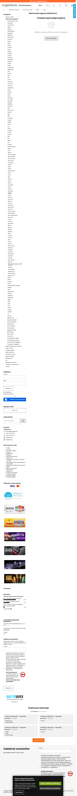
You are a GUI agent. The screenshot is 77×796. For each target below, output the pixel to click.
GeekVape (10, 59)
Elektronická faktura (11, 468)
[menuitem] (24, 5)
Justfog (10, 86)
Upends (10, 287)
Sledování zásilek (10, 475)
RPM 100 (10, 231)
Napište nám (9, 453)
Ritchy (9, 140)
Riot (9, 138)
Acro (9, 150)
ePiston (9, 51)
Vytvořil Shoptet (69, 791)
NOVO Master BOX (13, 215)
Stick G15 (10, 250)
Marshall (10, 102)
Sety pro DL (10, 336)
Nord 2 (9, 181)
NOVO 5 (10, 203)
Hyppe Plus (10, 69)
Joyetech (10, 82)
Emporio (10, 47)
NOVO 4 (10, 201)
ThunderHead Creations (14, 285)
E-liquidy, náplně (10, 350)
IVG (8, 77)
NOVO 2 (10, 197)
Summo (10, 281)
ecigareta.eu (9, 437)
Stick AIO (10, 248)
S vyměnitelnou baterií (13, 340)
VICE (9, 305)
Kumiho (10, 92)
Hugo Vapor (11, 67)
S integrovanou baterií (13, 338)
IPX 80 (9, 169)
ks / (14, 410)
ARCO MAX (11, 160)
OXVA (9, 124)
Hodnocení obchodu (11, 472)
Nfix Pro (10, 179)
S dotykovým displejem (13, 344)
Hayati (9, 63)
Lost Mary (10, 98)
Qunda (9, 134)
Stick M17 (10, 252)
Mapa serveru (10, 469)
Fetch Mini (10, 163)
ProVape (10, 130)
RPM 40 (10, 227)
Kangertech (11, 88)
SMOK (9, 148)
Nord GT (10, 189)
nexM (9, 175)
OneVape (10, 118)
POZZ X (10, 219)
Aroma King (11, 25)
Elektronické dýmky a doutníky (14, 346)
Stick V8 (10, 258)
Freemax (10, 53)
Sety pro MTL (10, 334)
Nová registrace (7, 392)
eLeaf (9, 43)
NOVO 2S (10, 199)
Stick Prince (11, 254)
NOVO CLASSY (11, 211)
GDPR (7, 467)
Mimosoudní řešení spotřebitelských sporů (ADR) (15, 463)
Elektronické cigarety (12, 19)
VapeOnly (10, 295)
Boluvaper (10, 33)
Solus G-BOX (11, 245)
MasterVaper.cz (15, 701)
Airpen (9, 152)
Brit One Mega (11, 154)
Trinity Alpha (11, 269)
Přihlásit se (8, 388)
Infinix (9, 167)
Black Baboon (11, 31)
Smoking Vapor (11, 146)
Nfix (9, 177)
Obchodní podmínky (11, 456)
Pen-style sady (11, 326)
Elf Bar (9, 45)
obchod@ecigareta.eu (12, 431)
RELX (9, 136)
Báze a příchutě (10, 352)
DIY (6, 360)
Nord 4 (9, 183)
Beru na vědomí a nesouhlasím (50, 788)
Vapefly (10, 293)
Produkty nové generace (12, 364)
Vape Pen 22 (11, 271)
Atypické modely (11, 330)
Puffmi (9, 132)
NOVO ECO (11, 207)
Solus (9, 239)
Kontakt (8, 449)
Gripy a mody (9, 348)
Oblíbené (8, 455)
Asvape (9, 29)
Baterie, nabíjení (10, 356)
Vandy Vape (11, 291)
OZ (8, 126)
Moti (9, 108)
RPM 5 (9, 225)
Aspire (9, 27)
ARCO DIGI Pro (11, 156)
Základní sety (10, 318)
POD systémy (10, 328)
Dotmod (10, 39)
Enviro (9, 49)
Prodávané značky (11, 474)
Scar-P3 (10, 235)
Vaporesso (10, 297)
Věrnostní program (11, 450)
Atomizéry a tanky (10, 354)
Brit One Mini (11, 158)
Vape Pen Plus (11, 273)
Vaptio (9, 299)
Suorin (9, 283)
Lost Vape (10, 100)
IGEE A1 (9, 164)
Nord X (10, 193)
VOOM (9, 308)
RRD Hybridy (10, 332)
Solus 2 (10, 241)
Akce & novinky (10, 17)
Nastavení (19, 792)
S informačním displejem (13, 342)
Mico (9, 173)
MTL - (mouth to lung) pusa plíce (12, 598)
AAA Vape (10, 23)
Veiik (9, 301)
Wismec (10, 312)
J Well (9, 79)
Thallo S (10, 267)
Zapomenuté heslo (8, 394)
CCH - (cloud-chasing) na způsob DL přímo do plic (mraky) (13, 605)
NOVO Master (11, 213)
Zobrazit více (38, 740)
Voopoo (10, 310)
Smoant (10, 144)
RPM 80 (10, 229)
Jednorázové (10, 324)
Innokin (9, 73)
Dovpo (9, 41)
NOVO (9, 195)
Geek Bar (10, 57)
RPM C (9, 233)
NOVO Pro (10, 217)
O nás (8, 447)
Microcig (10, 106)
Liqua (9, 96)
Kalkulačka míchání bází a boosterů (15, 465)
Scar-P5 (10, 237)
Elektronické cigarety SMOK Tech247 (15, 264)
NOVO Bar (10, 205)
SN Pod (9, 277)
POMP (9, 128)
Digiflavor (10, 35)
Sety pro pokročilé (12, 320)
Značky (7, 366)
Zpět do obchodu (51, 38)
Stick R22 (10, 256)
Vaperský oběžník (11, 477)
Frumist (10, 55)
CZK (47, 5)
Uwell (9, 289)
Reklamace (9, 458)
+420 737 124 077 (10, 433)
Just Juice (10, 83)
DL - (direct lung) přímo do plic (11, 601)
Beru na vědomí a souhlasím (50, 783)
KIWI (9, 90)
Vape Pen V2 (11, 275)
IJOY (9, 71)
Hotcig (9, 65)
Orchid (9, 120)
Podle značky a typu (12, 21)
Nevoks (9, 112)
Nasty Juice (11, 110)
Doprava (8, 452)
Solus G (10, 243)
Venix (9, 303)
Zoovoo (10, 316)
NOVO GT (10, 209)
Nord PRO (10, 191)
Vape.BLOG (9, 471)
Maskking (10, 104)
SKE (8, 142)
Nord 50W (10, 185)
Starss (9, 279)
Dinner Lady (11, 37)
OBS (9, 116)
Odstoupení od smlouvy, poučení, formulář (15, 460)
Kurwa (9, 94)
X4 (8, 314)
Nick (9, 114)
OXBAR (9, 122)
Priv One (10, 221)
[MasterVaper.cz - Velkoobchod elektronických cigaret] (15, 696)
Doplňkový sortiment (11, 362)
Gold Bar (10, 61)
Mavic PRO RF (11, 171)
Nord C (10, 187)
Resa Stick (10, 223)
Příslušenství (9, 358)
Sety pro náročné (11, 322)
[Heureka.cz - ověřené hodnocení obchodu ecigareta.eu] (14, 496)
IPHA (9, 75)
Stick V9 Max (11, 260)
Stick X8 (10, 262)
